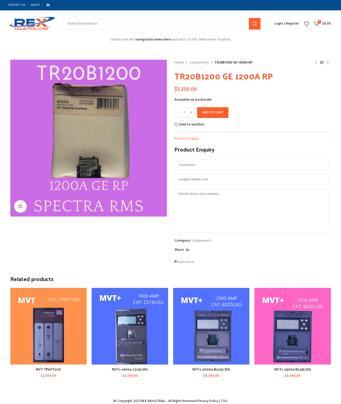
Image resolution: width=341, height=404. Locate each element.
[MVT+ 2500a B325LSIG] (292, 326)
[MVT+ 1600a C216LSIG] (130, 326)
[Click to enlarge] (20, 206)
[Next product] (328, 63)
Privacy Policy (208, 401)
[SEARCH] (254, 24)
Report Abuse (185, 262)
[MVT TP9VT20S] (48, 326)
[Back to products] (322, 63)
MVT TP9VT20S (48, 369)
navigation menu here (153, 39)
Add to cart (212, 112)
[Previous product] (316, 63)
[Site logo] (32, 24)
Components (199, 63)
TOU (224, 401)
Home (179, 63)
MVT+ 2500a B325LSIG (292, 369)
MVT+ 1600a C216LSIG (130, 369)
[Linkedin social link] (48, 5)
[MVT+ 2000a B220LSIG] (211, 326)
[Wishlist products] (306, 24)
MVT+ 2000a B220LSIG (211, 369)
